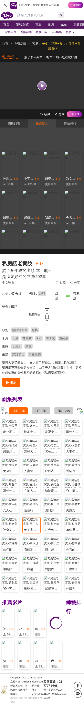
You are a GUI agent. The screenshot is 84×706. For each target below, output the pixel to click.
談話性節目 (20, 330)
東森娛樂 (35, 354)
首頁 (5, 43)
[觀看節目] (42, 85)
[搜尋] (61, 15)
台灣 (42, 293)
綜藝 (35, 330)
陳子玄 (50, 338)
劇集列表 (14, 123)
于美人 (16, 346)
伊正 (39, 338)
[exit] (5, 5)
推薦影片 (42, 123)
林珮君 (27, 338)
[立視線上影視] (7, 15)
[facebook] (78, 686)
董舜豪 (63, 338)
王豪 (15, 338)
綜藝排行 (70, 123)
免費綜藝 (20, 43)
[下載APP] (74, 114)
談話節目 (18, 354)
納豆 (28, 346)
